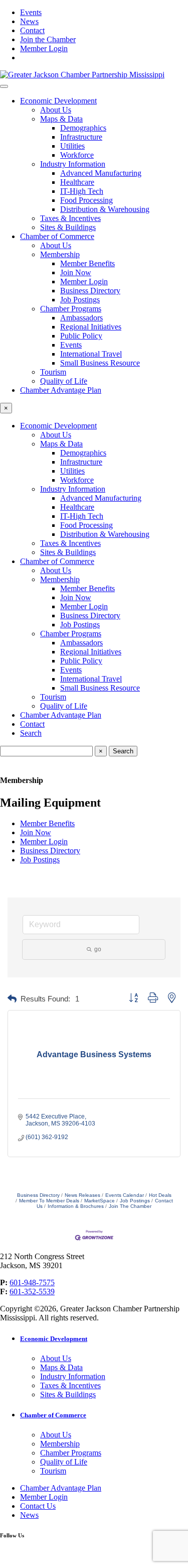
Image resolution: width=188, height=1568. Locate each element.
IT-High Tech (81, 191)
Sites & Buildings (68, 227)
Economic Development (58, 100)
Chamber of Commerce (57, 236)
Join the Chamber (48, 39)
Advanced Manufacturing (100, 173)
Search (31, 733)
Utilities (72, 146)
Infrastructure (81, 137)
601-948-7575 (32, 1282)
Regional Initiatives (90, 326)
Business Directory (90, 290)
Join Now (75, 272)
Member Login (44, 48)
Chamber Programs (70, 308)
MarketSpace (99, 1200)
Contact (32, 30)
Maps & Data (61, 119)
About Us (55, 109)
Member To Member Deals (49, 1200)
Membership (60, 254)
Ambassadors (81, 317)
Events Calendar (124, 1195)
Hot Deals (160, 1195)
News (29, 21)
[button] (12, 999)
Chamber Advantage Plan (60, 390)
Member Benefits (87, 263)
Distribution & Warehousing (104, 209)
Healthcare (77, 182)
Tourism (53, 372)
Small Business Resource (100, 363)
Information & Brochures (76, 1206)
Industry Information (72, 164)
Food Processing (86, 200)
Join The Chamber (130, 1206)
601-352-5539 (32, 1291)
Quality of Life (63, 381)
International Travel (91, 354)
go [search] (97, 949)
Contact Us (38, 1506)
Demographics (83, 128)
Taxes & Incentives (70, 218)
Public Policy (81, 335)
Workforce (77, 155)
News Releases (82, 1195)
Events (31, 12)
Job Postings (80, 299)
